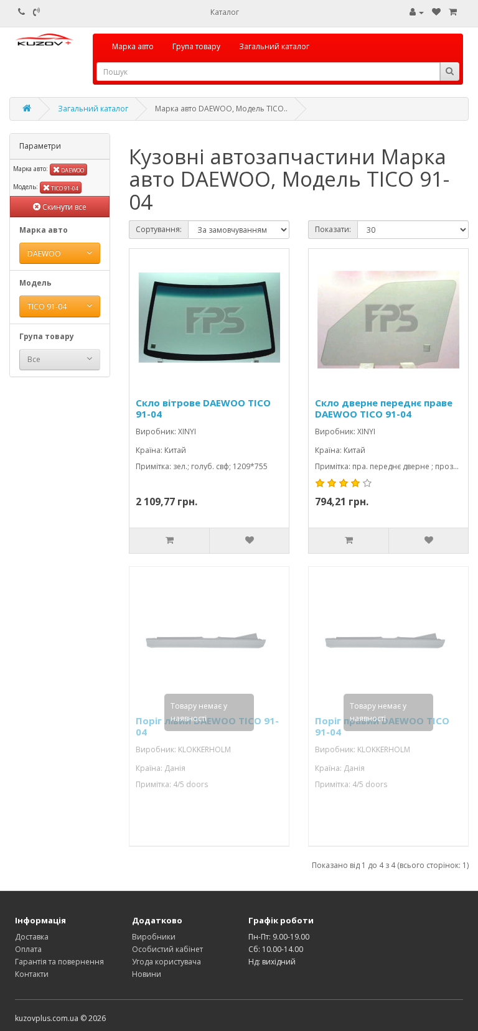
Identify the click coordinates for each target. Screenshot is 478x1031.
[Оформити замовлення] (453, 12)
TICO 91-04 (64, 188)
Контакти (32, 974)
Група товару (196, 46)
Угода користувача (166, 961)
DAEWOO (72, 170)
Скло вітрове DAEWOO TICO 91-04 (203, 408)
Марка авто (133, 46)
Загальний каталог (274, 46)
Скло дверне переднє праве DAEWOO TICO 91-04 (383, 408)
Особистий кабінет (167, 949)
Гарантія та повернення (59, 961)
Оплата (28, 949)
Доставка (32, 936)
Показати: (333, 229)
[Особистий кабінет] (417, 12)
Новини (146, 974)
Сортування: (159, 229)
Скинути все (63, 207)
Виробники (154, 936)
